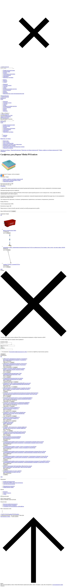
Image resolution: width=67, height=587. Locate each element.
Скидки (5, 82)
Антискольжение (7, 75)
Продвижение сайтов (5, 516)
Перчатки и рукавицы (8, 147)
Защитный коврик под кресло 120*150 (11, 472)
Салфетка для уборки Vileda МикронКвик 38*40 (14, 433)
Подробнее (3, 186)
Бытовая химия (6, 71)
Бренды (5, 79)
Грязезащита (6, 76)
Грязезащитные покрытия (9, 486)
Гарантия (5, 86)
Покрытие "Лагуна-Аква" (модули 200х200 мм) (13, 413)
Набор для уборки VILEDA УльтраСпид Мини (13, 369)
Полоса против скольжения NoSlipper (11, 437)
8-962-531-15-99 (8, 115)
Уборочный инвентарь (16, 150)
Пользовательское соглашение (10, 505)
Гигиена (5, 72)
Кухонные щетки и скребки (9, 145)
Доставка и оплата (7, 85)
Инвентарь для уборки (8, 77)
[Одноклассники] (3, 175)
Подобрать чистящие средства (10, 88)
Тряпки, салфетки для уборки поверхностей (48, 150)
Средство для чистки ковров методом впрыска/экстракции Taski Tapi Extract (20, 394)
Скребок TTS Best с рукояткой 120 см (11, 264)
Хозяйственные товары (8, 487)
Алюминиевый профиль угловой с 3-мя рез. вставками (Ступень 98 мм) (19, 447)
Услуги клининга (7, 90)
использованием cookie (58, 584)
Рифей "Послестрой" (7, 423)
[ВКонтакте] (1, 175)
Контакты (5, 92)
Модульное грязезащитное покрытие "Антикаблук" (14, 359)
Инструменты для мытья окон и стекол (11, 180)
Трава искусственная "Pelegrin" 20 (10, 418)
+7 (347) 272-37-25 (5, 66)
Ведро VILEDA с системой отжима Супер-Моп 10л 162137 (16, 389)
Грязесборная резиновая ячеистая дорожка (12, 379)
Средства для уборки (5, 150)
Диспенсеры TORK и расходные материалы (13, 482)
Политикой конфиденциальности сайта (18, 351)
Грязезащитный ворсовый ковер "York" (12, 374)
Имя (1, 345)
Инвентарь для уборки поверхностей (30, 150)
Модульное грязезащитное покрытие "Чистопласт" (14, 364)
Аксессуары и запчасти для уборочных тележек (13, 146)
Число (2, 346)
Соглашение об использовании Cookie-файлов (13, 506)
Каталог (5, 91)
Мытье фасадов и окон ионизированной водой (13, 93)
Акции (4, 87)
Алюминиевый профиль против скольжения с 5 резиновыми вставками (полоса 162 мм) (23, 442)
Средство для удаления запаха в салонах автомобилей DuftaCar (17, 398)
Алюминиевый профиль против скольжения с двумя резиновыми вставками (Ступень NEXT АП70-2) (26, 462)
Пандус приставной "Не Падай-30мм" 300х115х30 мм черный (17, 467)
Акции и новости (7, 492)
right (1, 269)
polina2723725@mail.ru (6, 116)
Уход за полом (6, 142)
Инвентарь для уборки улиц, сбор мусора (12, 144)
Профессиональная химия (9, 70)
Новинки (5, 80)
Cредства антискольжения (9, 483)
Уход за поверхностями (8, 143)
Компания (5, 84)
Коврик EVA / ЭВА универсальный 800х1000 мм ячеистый (16, 384)
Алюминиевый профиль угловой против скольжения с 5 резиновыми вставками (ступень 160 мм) (25, 457)
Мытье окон (6, 140)
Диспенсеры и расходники (9, 74)
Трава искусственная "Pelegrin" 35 (10, 408)
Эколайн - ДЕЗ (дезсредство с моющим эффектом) (14, 428)
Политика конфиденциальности (10, 504)
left (1, 215)
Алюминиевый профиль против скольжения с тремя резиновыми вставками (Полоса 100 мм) (24, 452)
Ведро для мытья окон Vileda (9, 230)
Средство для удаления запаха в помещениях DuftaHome (15, 403)
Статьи (4, 494)
